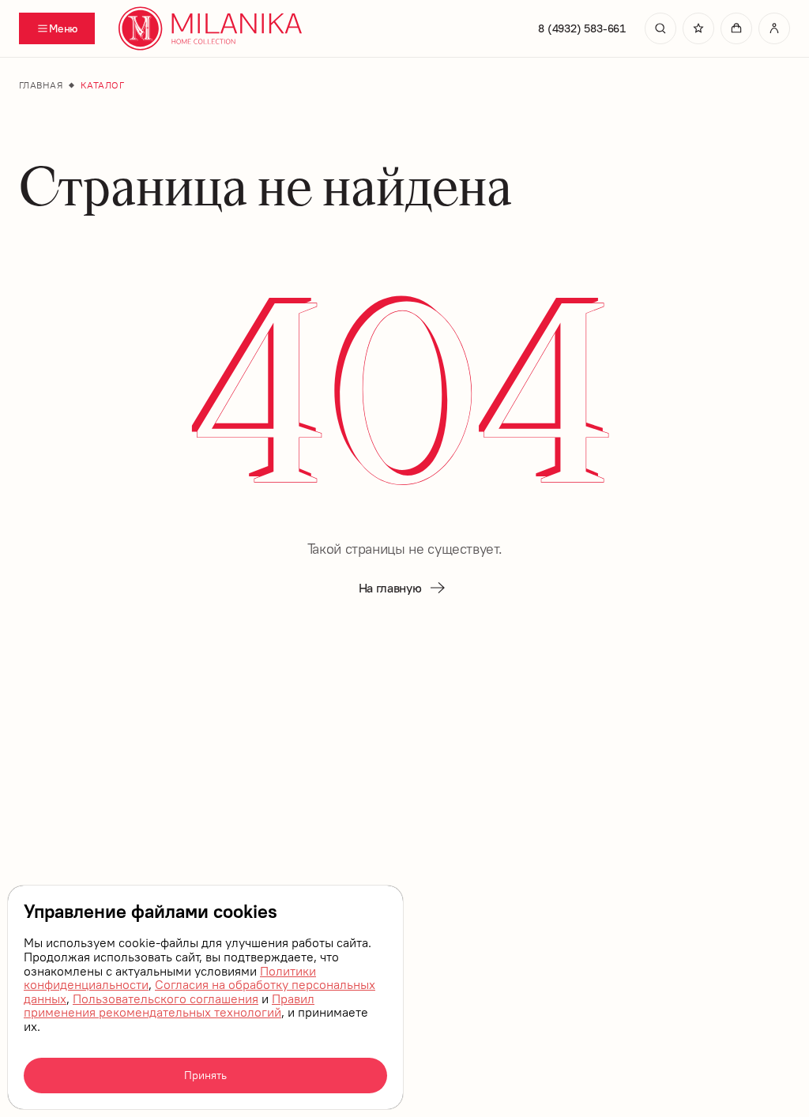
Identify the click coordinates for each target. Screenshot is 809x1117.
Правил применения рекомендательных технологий (169, 1006)
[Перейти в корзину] (736, 28)
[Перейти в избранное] (698, 28)
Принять (205, 1075)
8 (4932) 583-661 (582, 28)
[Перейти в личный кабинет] (774, 28)
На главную (390, 588)
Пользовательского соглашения (165, 998)
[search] (660, 28)
